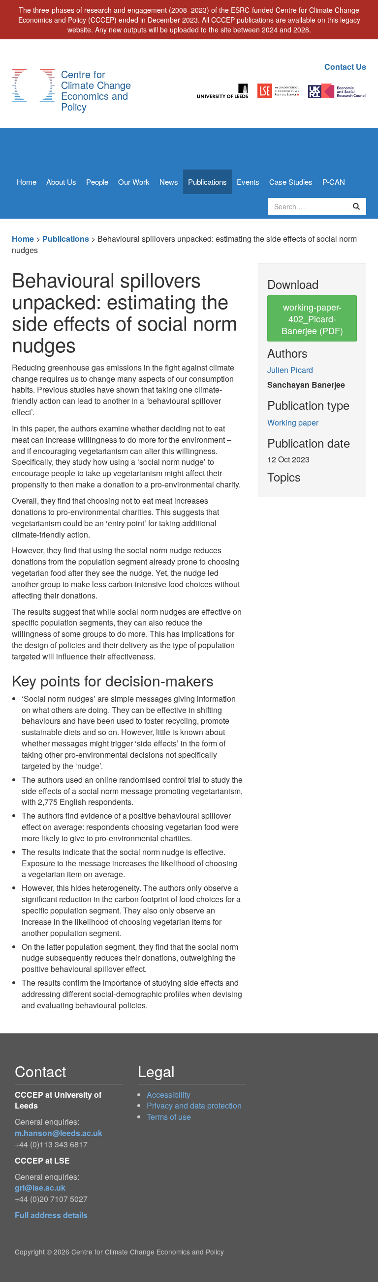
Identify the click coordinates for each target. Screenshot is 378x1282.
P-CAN (333, 181)
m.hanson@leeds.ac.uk (58, 1133)
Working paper (292, 422)
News (168, 181)
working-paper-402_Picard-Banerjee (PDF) (312, 318)
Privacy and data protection (194, 1105)
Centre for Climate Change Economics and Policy (96, 90)
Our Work (134, 181)
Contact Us (345, 66)
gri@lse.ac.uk (40, 1187)
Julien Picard (290, 369)
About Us (61, 181)
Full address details (51, 1215)
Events (248, 181)
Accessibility (168, 1094)
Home (26, 181)
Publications (207, 181)
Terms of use (169, 1116)
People (97, 181)
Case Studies (291, 181)
